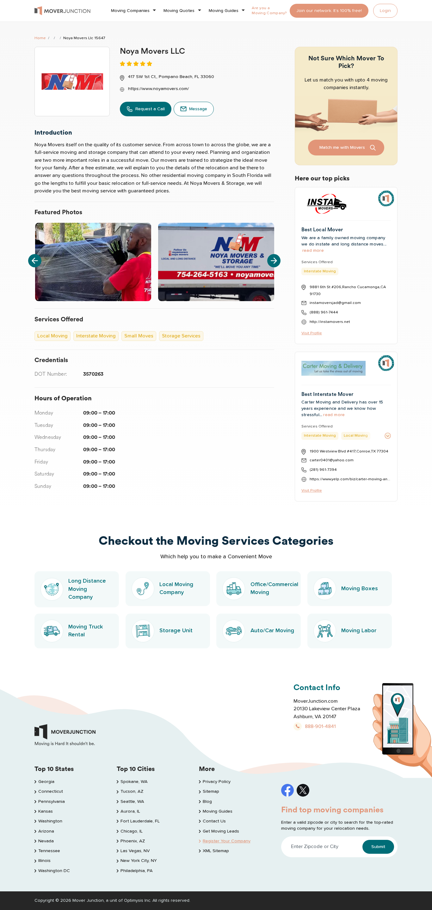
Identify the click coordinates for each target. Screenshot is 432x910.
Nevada (46, 841)
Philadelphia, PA (136, 871)
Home (40, 38)
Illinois (44, 860)
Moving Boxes (359, 589)
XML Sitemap (216, 851)
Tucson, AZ (131, 791)
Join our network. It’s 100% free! (329, 11)
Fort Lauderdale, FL (140, 821)
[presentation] (34, 260)
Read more (313, 250)
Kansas (45, 811)
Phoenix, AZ (132, 841)
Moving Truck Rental (85, 631)
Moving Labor (358, 631)
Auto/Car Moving (272, 631)
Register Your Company (226, 841)
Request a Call (150, 109)
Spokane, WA (134, 782)
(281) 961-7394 (323, 470)
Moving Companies (130, 11)
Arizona (46, 831)
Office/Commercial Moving (274, 588)
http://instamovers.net (330, 322)
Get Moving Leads (221, 831)
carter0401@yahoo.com (332, 460)
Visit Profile (311, 333)
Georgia (46, 782)
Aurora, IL (130, 811)
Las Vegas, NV (135, 851)
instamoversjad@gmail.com (335, 303)
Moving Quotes (179, 11)
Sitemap (211, 791)
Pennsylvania (51, 801)
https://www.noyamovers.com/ (158, 89)
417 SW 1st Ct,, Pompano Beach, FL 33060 (171, 77)
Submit (378, 847)
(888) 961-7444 (324, 312)
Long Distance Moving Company (87, 589)
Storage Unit (176, 631)
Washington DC (54, 871)
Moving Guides (223, 11)
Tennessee (49, 851)
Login (385, 11)
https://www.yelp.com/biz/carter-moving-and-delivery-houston (350, 479)
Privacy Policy (217, 782)
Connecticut (50, 791)
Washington (50, 821)
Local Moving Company (176, 588)
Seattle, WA (132, 801)
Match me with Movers (342, 147)
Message (198, 109)
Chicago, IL (131, 831)
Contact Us (214, 821)
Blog (207, 801)
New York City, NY (138, 860)
